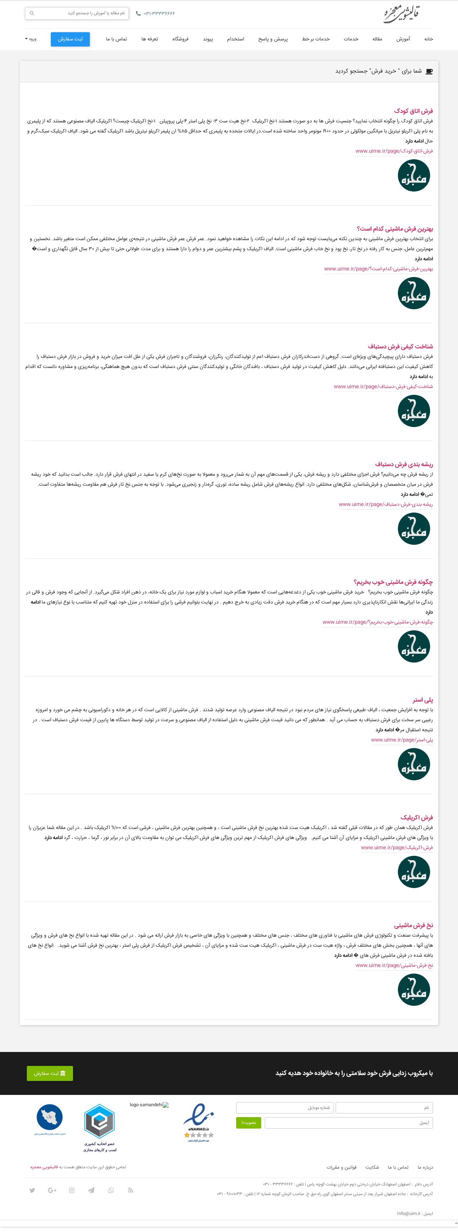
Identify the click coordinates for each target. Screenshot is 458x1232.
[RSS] (130, 1190)
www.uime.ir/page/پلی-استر (402, 740)
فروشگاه (180, 39)
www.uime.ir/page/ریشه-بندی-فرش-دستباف (386, 505)
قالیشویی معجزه (44, 1167)
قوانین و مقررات (341, 1167)
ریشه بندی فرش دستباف (404, 465)
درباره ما (425, 1167)
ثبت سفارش (70, 39)
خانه (428, 39)
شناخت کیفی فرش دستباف (400, 347)
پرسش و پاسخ (273, 39)
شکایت (372, 1167)
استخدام (235, 39)
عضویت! (249, 1123)
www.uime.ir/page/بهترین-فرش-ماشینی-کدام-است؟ (378, 269)
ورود (32, 39)
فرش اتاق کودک (413, 111)
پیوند (208, 39)
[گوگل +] (52, 1190)
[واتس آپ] (111, 1190)
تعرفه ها (149, 39)
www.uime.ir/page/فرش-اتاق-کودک (394, 151)
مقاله (377, 39)
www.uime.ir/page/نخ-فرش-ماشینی (394, 966)
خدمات (351, 39)
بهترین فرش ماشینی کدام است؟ (395, 229)
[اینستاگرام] (71, 1190)
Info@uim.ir (408, 1214)
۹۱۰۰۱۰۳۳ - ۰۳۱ (229, 1194)
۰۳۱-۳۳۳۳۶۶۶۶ (159, 14)
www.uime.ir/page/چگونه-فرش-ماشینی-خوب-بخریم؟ (378, 622)
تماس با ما (116, 39)
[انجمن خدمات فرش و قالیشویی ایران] (50, 1120)
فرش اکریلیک (417, 818)
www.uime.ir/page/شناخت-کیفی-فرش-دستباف (383, 387)
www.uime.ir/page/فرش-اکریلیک (397, 848)
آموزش (403, 39)
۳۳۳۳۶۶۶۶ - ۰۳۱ (278, 1184)
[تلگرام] (91, 1190)
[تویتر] (32, 1190)
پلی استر (423, 700)
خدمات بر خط (316, 39)
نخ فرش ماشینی (413, 926)
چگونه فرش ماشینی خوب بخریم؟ (393, 582)
